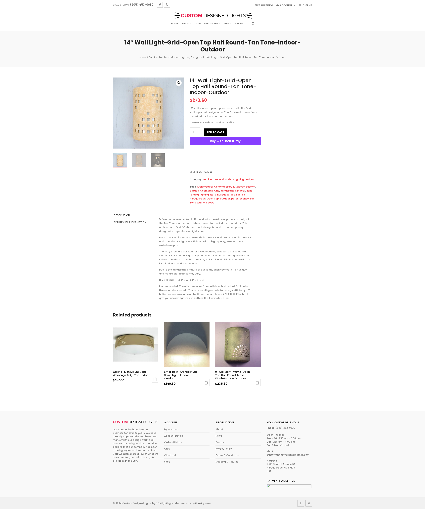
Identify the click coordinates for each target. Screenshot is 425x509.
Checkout (170, 455)
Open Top (213, 198)
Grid (216, 190)
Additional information (130, 222)
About (239, 23)
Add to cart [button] (155, 379)
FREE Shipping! (264, 5)
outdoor (225, 198)
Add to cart (215, 132)
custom (250, 186)
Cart (167, 448)
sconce (244, 198)
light (249, 190)
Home (174, 23)
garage (194, 190)
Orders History (173, 442)
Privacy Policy (223, 448)
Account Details (173, 435)
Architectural (205, 186)
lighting (194, 194)
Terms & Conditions (227, 455)
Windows (208, 202)
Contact (220, 442)
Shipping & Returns (226, 461)
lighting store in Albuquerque (217, 194)
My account (284, 5)
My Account (171, 429)
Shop (185, 23)
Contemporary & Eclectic (229, 186)
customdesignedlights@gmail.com (288, 454)
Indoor (241, 190)
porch (235, 198)
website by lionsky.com (196, 503)
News (227, 23)
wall (199, 202)
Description (122, 215)
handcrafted (228, 190)
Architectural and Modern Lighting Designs (175, 57)
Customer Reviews (208, 23)
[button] (179, 83)
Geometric (206, 190)
